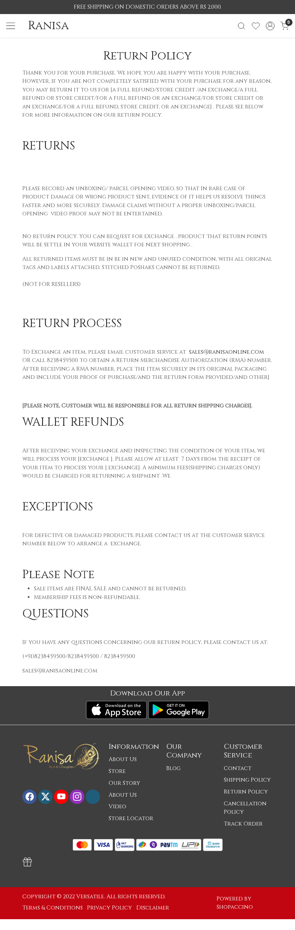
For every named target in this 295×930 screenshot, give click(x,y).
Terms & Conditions (52, 908)
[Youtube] (61, 796)
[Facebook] (29, 796)
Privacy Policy (109, 908)
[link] (241, 26)
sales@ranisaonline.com (226, 352)
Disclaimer (152, 908)
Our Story (124, 783)
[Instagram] (77, 796)
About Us (123, 759)
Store (117, 771)
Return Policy (246, 792)
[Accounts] (270, 26)
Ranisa (48, 26)
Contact (237, 768)
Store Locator (131, 818)
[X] (45, 796)
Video (117, 806)
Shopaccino (235, 907)
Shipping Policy (247, 780)
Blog (173, 768)
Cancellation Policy (245, 808)
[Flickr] (93, 796)
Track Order (243, 824)
